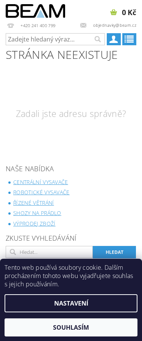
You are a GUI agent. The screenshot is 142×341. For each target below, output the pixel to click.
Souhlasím (71, 327)
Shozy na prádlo (37, 213)
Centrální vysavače (40, 182)
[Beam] (36, 10)
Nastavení (71, 303)
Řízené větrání (33, 202)
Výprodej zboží (34, 223)
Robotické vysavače (41, 192)
